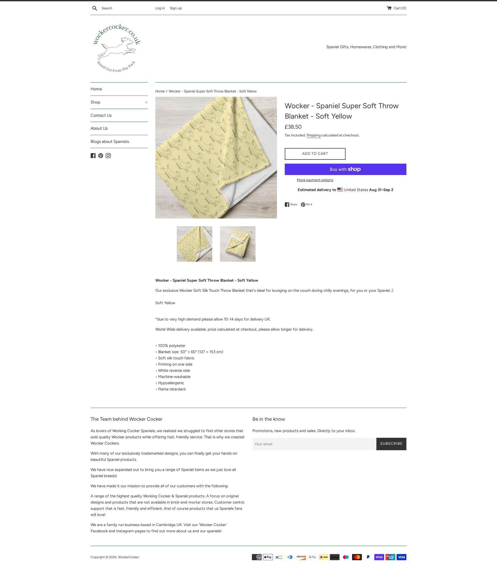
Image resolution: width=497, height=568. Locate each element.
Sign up (176, 8)
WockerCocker (128, 557)
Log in (160, 8)
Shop (119, 102)
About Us (99, 128)
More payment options (315, 180)
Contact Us (101, 115)
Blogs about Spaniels (110, 141)
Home (96, 88)
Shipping (313, 135)
